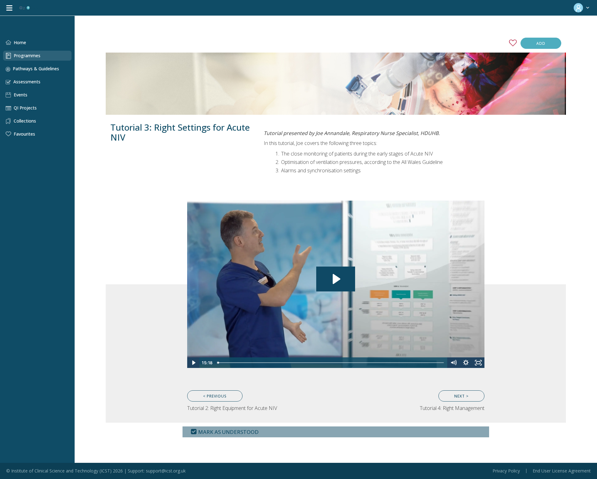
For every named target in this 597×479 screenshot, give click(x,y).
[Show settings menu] (466, 362)
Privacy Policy (506, 471)
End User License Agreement (562, 471)
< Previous (215, 396)
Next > (461, 396)
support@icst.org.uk (166, 471)
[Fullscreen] (478, 362)
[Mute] (453, 362)
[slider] (331, 362)
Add (540, 43)
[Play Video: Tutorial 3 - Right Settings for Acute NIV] (335, 279)
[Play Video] (193, 362)
